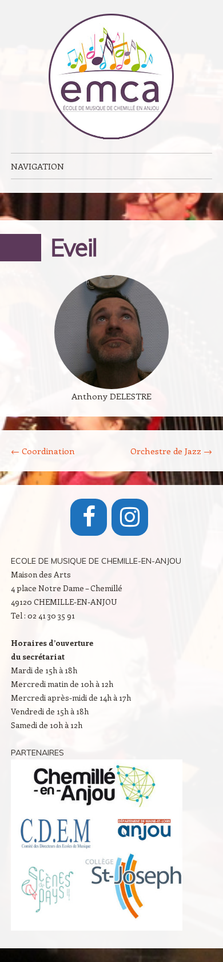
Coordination (43, 450)
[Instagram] (130, 517)
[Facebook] (88, 517)
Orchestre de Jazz (171, 450)
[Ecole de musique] (111, 76)
